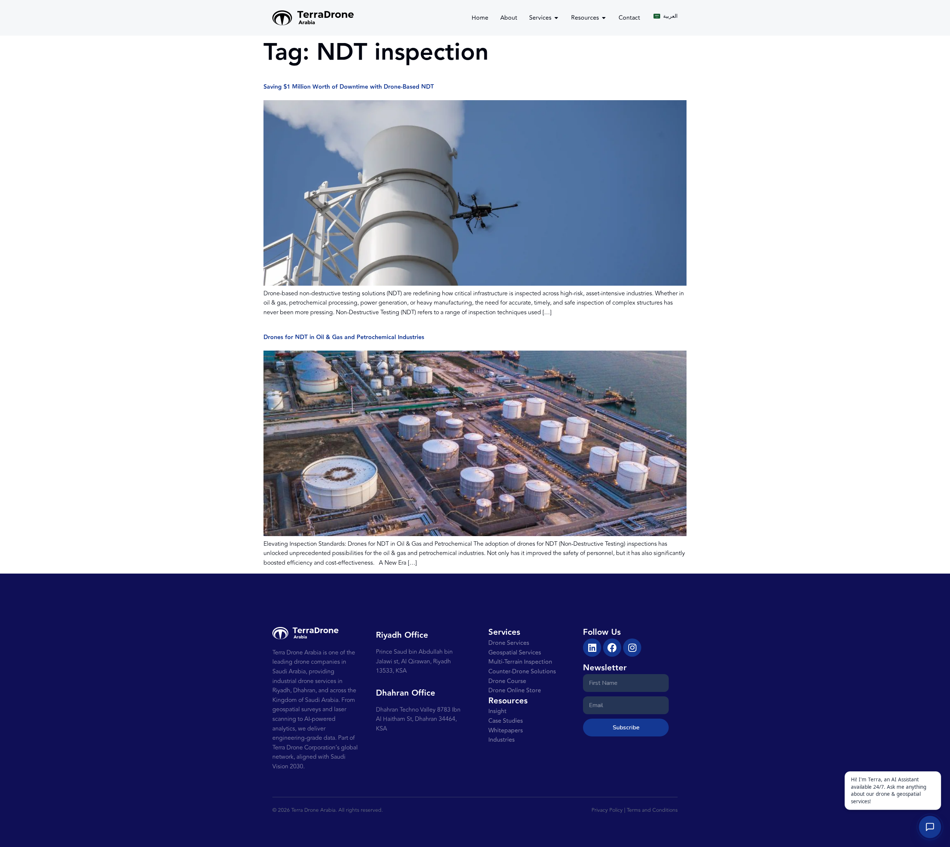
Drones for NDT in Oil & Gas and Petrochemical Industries (343, 337)
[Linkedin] (592, 647)
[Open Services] (556, 17)
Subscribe (626, 727)
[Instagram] (632, 647)
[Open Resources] (604, 17)
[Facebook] (612, 647)
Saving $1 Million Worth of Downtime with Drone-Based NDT (348, 87)
